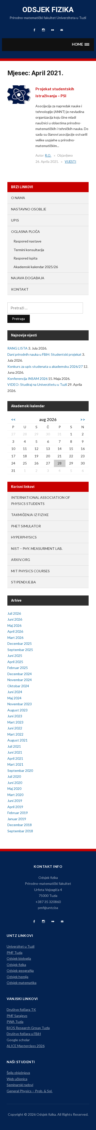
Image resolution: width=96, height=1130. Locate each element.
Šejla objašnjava (18, 1073)
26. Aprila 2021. (47, 162)
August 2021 (17, 740)
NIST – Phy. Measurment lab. (37, 548)
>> (82, 419)
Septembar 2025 (20, 650)
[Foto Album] (53, 922)
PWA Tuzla (15, 1021)
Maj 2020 (14, 788)
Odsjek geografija (20, 970)
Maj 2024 (14, 698)
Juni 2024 (14, 692)
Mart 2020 (15, 795)
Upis (15, 220)
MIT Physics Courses (30, 571)
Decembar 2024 (19, 674)
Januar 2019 (16, 819)
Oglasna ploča (25, 231)
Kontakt (20, 289)
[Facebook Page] (34, 922)
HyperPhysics (24, 537)
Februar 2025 (17, 668)
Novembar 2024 (19, 680)
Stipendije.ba (23, 582)
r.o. (48, 155)
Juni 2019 (14, 800)
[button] (80, 44)
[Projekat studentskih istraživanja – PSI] (19, 94)
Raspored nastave (27, 241)
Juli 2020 (14, 776)
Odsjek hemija (17, 977)
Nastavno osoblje (28, 209)
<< (13, 419)
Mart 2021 (15, 764)
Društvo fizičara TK (21, 1009)
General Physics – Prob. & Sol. (29, 1091)
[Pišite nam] (62, 922)
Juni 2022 (14, 728)
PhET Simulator (26, 526)
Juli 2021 (14, 746)
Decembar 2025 (19, 643)
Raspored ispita (25, 258)
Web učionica (17, 1079)
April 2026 (15, 631)
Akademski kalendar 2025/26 (36, 267)
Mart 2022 (15, 734)
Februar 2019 (17, 813)
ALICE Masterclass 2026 (26, 1046)
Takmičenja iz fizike (30, 515)
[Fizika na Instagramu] (43, 922)
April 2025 (15, 662)
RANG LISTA (17, 348)
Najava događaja (27, 278)
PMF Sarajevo (17, 1016)
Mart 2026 (15, 637)
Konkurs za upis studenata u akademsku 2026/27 (45, 366)
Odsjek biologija (19, 958)
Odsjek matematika (21, 983)
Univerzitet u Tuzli (20, 946)
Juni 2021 (14, 752)
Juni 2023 (14, 716)
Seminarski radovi (20, 1085)
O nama (18, 198)
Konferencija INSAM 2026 (27, 378)
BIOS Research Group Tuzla (28, 1028)
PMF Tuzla (14, 952)
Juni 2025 (14, 655)
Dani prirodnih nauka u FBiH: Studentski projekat (44, 354)
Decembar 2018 (19, 825)
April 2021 (15, 758)
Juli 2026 (14, 613)
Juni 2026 (14, 619)
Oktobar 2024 (18, 686)
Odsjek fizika (48, 9)
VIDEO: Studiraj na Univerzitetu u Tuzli (37, 384)
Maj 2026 (14, 625)
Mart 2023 (15, 722)
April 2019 (15, 807)
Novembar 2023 (19, 704)
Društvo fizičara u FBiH (24, 1034)
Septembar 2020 (20, 770)
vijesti (70, 162)
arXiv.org (20, 559)
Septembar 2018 (20, 831)
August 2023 (17, 710)
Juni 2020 (14, 782)
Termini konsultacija (29, 250)
